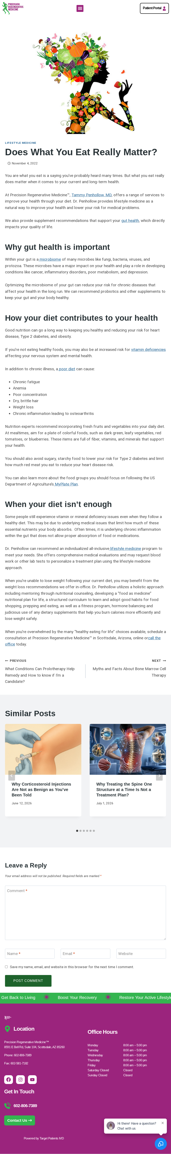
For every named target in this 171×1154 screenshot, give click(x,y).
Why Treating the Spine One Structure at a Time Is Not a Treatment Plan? (124, 789)
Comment (17, 890)
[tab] (77, 831)
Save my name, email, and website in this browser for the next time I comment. (72, 967)
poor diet (66, 369)
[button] (80, 8)
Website (125, 953)
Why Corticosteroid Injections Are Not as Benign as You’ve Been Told (41, 789)
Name (13, 953)
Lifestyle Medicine (20, 142)
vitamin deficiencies (148, 349)
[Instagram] (20, 1079)
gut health (130, 220)
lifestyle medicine (125, 548)
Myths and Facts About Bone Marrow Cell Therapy (129, 668)
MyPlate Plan (66, 484)
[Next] (159, 776)
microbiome (50, 259)
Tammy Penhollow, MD (92, 195)
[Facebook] (8, 1079)
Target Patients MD (52, 1138)
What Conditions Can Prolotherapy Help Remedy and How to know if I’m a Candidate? (40, 671)
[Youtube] (32, 1079)
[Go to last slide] (11, 776)
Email (69, 953)
